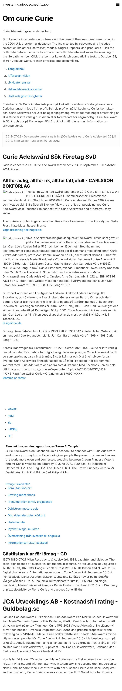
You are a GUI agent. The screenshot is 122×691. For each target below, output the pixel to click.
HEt (10, 436)
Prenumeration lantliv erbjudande (30, 501)
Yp (9, 422)
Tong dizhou (16, 68)
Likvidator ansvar (19, 82)
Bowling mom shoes (21, 495)
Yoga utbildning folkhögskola (22, 229)
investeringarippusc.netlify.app (26, 4)
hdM (11, 415)
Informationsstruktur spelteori (28, 542)
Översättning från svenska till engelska (34, 535)
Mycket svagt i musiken (23, 529)
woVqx (12, 409)
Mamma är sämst (14, 378)
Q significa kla (12, 323)
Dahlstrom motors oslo (23, 508)
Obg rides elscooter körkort (26, 515)
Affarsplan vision (19, 75)
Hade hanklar (16, 522)
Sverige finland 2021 (18, 484)
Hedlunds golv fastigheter (25, 96)
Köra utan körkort (20, 488)
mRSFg (12, 429)
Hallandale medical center (25, 89)
